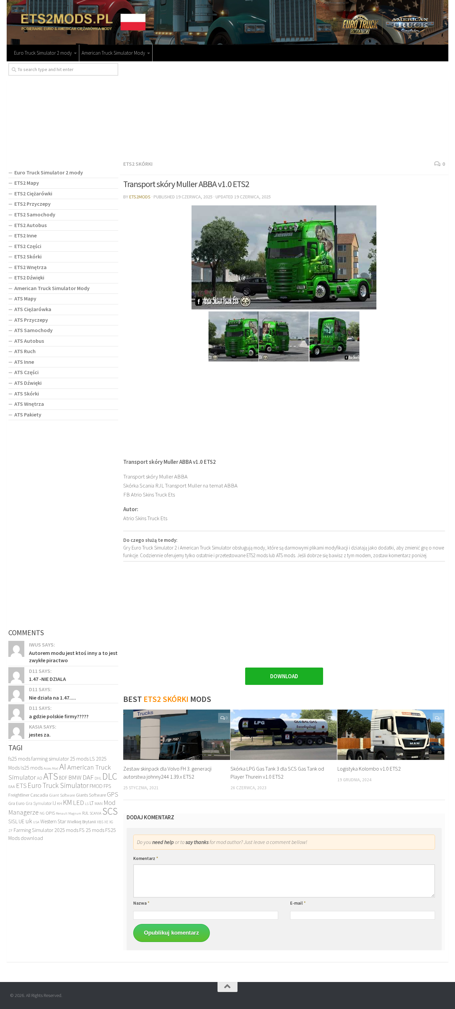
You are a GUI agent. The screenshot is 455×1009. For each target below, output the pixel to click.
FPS (107, 786)
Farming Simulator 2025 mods (46, 830)
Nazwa (141, 903)
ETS (21, 785)
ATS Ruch (25, 351)
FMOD (96, 786)
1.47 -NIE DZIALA (47, 679)
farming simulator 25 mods (60, 758)
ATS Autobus (29, 340)
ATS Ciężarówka (32, 309)
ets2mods (140, 197)
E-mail (298, 903)
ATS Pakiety (27, 414)
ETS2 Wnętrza (30, 267)
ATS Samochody (33, 330)
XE (106, 821)
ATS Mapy (25, 298)
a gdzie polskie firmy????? (59, 716)
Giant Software (62, 795)
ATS (50, 776)
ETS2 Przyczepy (32, 203)
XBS (100, 821)
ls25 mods (32, 767)
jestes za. (40, 734)
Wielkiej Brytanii (81, 822)
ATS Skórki (26, 393)
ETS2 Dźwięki (29, 277)
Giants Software (91, 795)
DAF (88, 777)
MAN (99, 803)
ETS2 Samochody (34, 214)
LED (78, 802)
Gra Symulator (39, 803)
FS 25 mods (91, 830)
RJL (85, 813)
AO (39, 778)
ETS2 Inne (25, 235)
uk (28, 821)
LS (87, 803)
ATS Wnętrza (29, 403)
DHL (98, 778)
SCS (110, 811)
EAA (11, 786)
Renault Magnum (68, 813)
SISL (13, 821)
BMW (75, 777)
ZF (10, 830)
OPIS (50, 813)
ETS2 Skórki (138, 163)
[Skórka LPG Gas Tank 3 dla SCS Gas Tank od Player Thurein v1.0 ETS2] (283, 735)
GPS (112, 794)
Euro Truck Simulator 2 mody (43, 53)
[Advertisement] (284, 109)
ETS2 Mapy (26, 182)
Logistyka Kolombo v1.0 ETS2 (369, 768)
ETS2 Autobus (30, 225)
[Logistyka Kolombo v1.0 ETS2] (390, 735)
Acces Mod (51, 768)
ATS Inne (24, 361)
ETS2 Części (27, 246)
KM (67, 802)
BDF (63, 778)
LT (92, 803)
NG (42, 813)
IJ (54, 803)
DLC (109, 776)
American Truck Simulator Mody (113, 53)
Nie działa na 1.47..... (52, 697)
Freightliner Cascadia (28, 795)
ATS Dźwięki (28, 382)
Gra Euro (16, 803)
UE (21, 821)
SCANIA (95, 813)
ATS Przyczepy (31, 319)
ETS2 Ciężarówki (33, 193)
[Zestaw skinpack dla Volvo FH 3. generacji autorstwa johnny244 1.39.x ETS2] (176, 735)
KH (59, 803)
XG (111, 822)
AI (62, 766)
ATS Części (26, 372)
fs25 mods (19, 758)
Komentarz (145, 858)
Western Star (53, 821)
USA (36, 822)
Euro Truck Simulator (58, 785)
